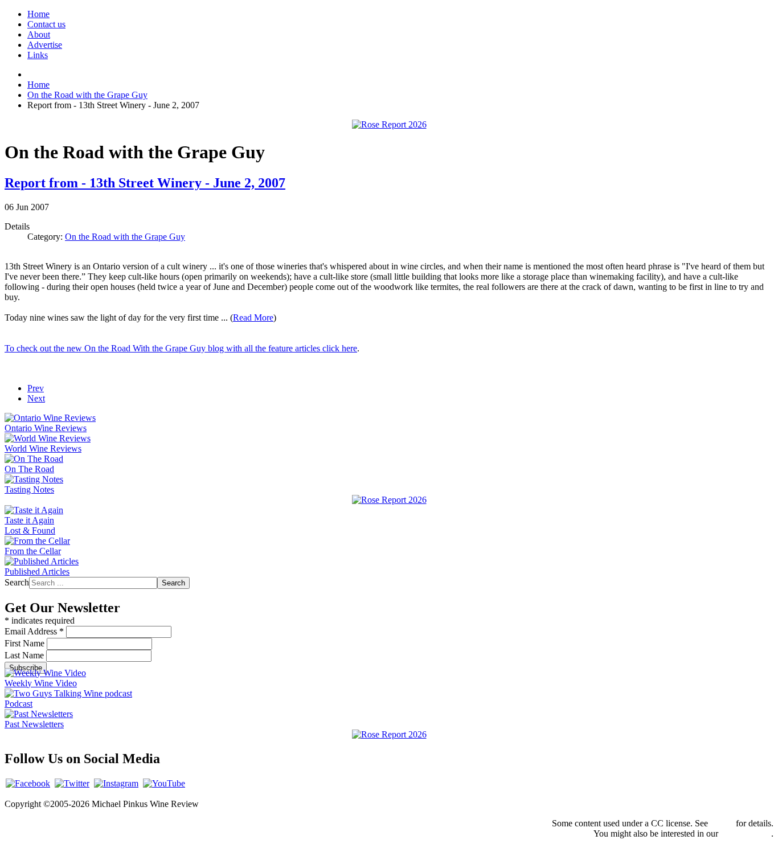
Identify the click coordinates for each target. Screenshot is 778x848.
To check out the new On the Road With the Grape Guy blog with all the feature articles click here (181, 348)
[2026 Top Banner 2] (389, 124)
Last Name (25, 655)
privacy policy (745, 833)
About (38, 34)
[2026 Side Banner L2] (389, 500)
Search (17, 582)
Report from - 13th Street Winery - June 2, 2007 (145, 182)
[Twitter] (72, 783)
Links (37, 55)
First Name (26, 643)
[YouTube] (164, 783)
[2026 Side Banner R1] (389, 734)
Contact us (46, 24)
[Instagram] (116, 783)
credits (722, 823)
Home (38, 14)
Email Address (34, 631)
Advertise (44, 45)
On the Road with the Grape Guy (125, 236)
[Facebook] (28, 783)
